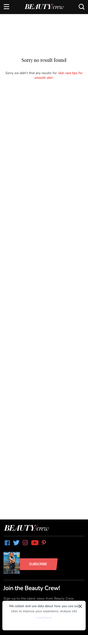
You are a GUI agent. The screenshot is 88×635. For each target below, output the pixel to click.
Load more (44, 618)
